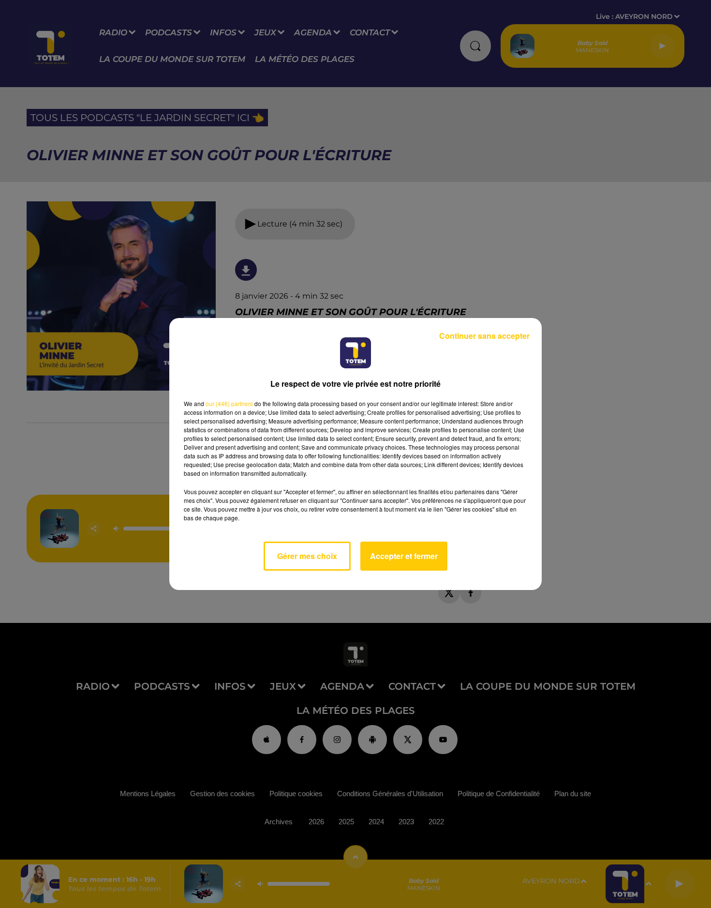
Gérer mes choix (307, 555)
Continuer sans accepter (484, 335)
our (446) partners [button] (229, 403)
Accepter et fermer (404, 555)
